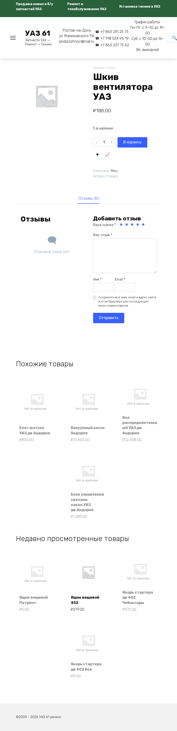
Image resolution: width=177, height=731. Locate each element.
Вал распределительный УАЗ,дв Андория (139, 425)
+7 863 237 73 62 (114, 45)
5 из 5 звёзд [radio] (143, 224)
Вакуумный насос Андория (88, 430)
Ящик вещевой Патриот (33, 600)
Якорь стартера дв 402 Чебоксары (137, 597)
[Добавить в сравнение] (107, 154)
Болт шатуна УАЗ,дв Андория (34, 430)
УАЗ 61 (37, 33)
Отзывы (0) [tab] (89, 198)
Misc (112, 67)
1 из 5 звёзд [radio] (121, 224)
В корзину (132, 142)
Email (120, 279)
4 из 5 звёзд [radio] (138, 224)
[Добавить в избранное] (97, 154)
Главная (98, 67)
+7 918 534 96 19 (114, 38)
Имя (97, 279)
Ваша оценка (104, 225)
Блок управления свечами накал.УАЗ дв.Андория (87, 502)
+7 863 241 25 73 (114, 32)
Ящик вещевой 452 (85, 600)
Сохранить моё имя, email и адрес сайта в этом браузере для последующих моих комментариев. (127, 301)
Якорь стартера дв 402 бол (86, 666)
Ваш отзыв (102, 235)
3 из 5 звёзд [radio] (132, 224)
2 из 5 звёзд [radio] (127, 224)
